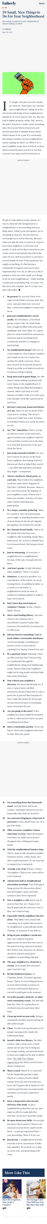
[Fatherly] (9, 4)
